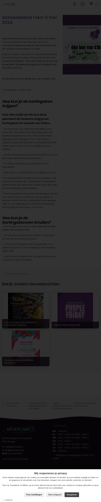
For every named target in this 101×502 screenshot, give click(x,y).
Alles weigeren (54, 495)
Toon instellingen (34, 495)
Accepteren (72, 495)
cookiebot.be (9, 500)
